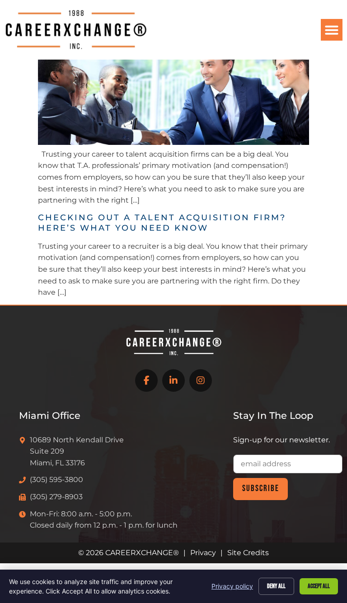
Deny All (276, 586)
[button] (331, 30)
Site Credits (248, 552)
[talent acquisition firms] (173, 142)
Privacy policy (232, 586)
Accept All (319, 586)
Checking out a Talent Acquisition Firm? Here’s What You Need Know (162, 222)
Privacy (203, 552)
